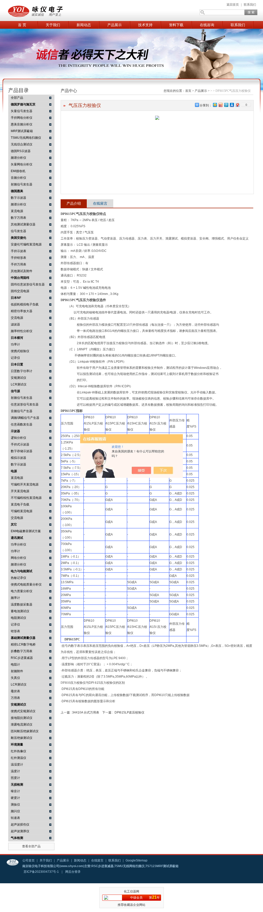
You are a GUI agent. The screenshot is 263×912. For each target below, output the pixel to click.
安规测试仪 (18, 378)
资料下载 (176, 25)
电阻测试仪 (18, 618)
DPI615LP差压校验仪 (129, 712)
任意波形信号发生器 (25, 404)
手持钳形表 (18, 258)
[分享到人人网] (231, 105)
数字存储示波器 (21, 451)
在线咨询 (207, 25)
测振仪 (15, 804)
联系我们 (250, 4)
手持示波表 (18, 251)
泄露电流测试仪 (21, 724)
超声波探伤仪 (20, 824)
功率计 (15, 344)
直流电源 (17, 211)
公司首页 (28, 860)
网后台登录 (73, 872)
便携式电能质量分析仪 (26, 584)
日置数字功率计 (21, 371)
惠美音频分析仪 (21, 124)
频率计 (15, 598)
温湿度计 (17, 764)
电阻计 (15, 664)
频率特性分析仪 (21, 331)
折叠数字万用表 (21, 651)
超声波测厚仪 (20, 831)
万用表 (15, 698)
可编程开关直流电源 (25, 484)
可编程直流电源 (21, 511)
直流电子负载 (20, 504)
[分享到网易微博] (237, 105)
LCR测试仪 (18, 384)
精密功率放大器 (21, 311)
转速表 (15, 818)
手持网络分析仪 (21, 118)
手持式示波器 (20, 444)
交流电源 (17, 318)
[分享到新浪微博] (220, 105)
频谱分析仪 (18, 158)
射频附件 (17, 671)
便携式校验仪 (20, 351)
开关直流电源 (20, 491)
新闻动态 (84, 25)
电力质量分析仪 (21, 591)
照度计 (15, 778)
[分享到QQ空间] (215, 105)
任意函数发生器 (21, 424)
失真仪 (15, 678)
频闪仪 (15, 811)
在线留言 (100, 203)
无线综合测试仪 (21, 144)
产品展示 (114, 25)
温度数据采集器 (21, 604)
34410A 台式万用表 (85, 712)
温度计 (15, 771)
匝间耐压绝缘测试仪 (25, 731)
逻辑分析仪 (18, 438)
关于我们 (53, 25)
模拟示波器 (18, 458)
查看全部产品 (31, 846)
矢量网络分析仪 (21, 164)
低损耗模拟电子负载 (25, 304)
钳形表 (15, 631)
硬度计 (15, 798)
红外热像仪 (18, 751)
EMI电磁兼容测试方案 (26, 531)
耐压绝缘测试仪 (21, 738)
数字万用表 (18, 218)
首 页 (22, 25)
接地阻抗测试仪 (21, 718)
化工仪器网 (131, 891)
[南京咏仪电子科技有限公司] (57, 10)
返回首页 (233, 4)
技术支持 (145, 25)
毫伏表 (15, 691)
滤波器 (15, 324)
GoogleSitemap (136, 860)
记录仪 (15, 358)
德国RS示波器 (21, 151)
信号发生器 (18, 231)
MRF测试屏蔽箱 (22, 131)
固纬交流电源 (20, 291)
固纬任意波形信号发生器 (28, 284)
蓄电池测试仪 (20, 611)
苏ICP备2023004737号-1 (41, 872)
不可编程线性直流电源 (26, 498)
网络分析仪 (18, 558)
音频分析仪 (18, 178)
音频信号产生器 (21, 411)
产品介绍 (74, 203)
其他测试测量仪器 (23, 224)
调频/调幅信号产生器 (25, 418)
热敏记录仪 (18, 578)
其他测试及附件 (21, 271)
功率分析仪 (18, 544)
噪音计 (15, 791)
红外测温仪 (18, 758)
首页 (188, 91)
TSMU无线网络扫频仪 (26, 138)
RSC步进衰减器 (22, 658)
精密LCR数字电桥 (23, 644)
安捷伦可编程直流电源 (26, 244)
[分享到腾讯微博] (226, 105)
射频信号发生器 (21, 184)
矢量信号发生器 (21, 111)
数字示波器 (18, 198)
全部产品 (17, 98)
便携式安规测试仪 (23, 711)
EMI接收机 (18, 171)
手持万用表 (18, 264)
